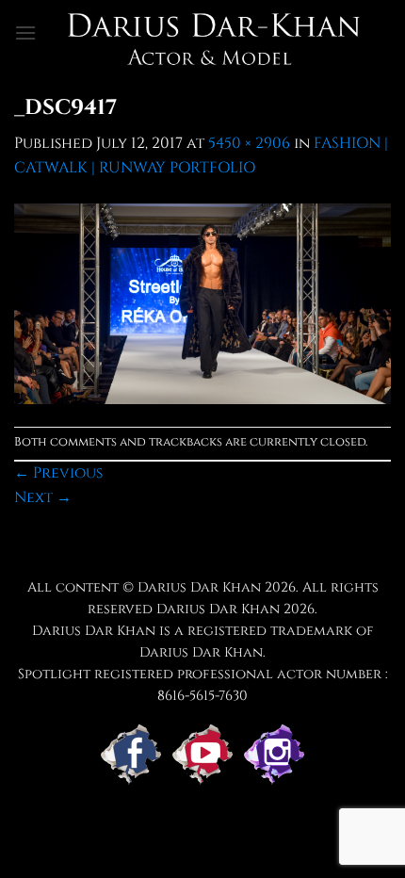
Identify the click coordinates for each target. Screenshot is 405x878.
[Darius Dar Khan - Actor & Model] (214, 33)
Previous (58, 473)
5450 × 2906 (249, 143)
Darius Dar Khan (218, 609)
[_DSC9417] (202, 302)
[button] (25, 32)
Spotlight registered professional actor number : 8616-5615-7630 (203, 685)
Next (43, 497)
